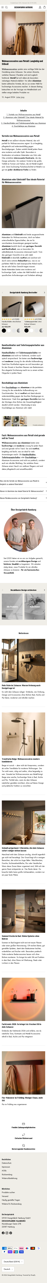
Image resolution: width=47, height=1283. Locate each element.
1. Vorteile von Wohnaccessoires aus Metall (23, 114)
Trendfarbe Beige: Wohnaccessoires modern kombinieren (21, 760)
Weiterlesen (24, 633)
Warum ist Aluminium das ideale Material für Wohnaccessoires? (22, 491)
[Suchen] (7, 7)
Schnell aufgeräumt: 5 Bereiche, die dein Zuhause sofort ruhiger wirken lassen (23, 849)
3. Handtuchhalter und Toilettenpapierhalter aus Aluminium (23, 123)
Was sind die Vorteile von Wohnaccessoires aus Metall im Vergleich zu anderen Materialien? (19, 482)
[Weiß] (9, 331)
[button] (7, 319)
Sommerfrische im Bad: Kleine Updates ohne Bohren (20, 937)
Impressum (6, 1167)
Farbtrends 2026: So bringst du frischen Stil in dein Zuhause (21, 1025)
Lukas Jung (20, 97)
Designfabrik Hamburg (15, 1275)
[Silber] (14, 331)
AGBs (4, 1170)
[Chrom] (19, 331)
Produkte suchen (8, 1192)
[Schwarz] (4, 331)
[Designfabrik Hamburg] (23, 7)
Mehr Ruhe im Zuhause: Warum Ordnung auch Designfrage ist (21, 686)
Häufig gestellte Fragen (11, 1200)
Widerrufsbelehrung (9, 1178)
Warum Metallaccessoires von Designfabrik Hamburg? (18, 498)
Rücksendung (7, 1174)
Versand (5, 1196)
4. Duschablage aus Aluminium (23, 126)
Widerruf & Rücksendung (11, 1204)
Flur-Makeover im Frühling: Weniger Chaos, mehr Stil (22, 1099)
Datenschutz (6, 1163)
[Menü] (2, 7)
